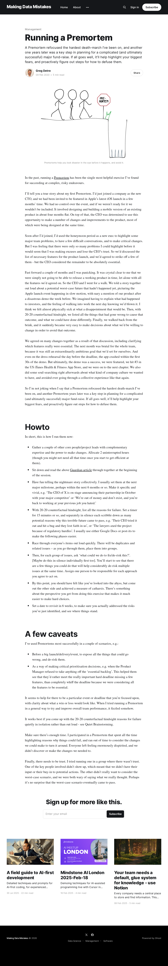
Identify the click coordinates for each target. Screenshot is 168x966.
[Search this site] (124, 7)
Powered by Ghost (151, 938)
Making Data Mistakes (29, 7)
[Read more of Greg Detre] (29, 72)
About (77, 7)
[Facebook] (92, 935)
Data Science (74, 941)
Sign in (134, 7)
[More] (87, 7)
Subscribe (152, 7)
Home (64, 7)
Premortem (61, 177)
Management (33, 29)
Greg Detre (43, 70)
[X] (86, 935)
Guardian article (81, 470)
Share (137, 72)
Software (108, 941)
